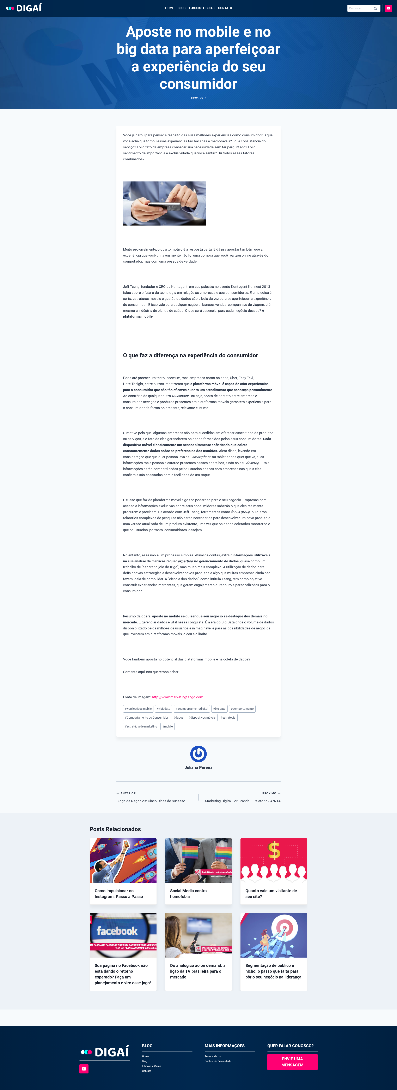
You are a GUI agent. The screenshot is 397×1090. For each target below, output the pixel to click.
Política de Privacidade (218, 1061)
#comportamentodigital (192, 708)
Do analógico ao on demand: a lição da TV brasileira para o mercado (198, 971)
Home (169, 8)
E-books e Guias (201, 8)
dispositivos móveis (202, 717)
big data (219, 708)
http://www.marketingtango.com (177, 697)
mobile (167, 726)
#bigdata (163, 708)
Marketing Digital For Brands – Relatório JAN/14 (243, 797)
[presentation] (123, 860)
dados (178, 717)
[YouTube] (388, 8)
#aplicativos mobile (138, 708)
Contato (225, 8)
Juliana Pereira (199, 767)
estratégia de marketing (141, 726)
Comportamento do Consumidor (146, 717)
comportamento (242, 708)
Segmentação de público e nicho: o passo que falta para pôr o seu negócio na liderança (273, 971)
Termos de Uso (213, 1056)
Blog (181, 8)
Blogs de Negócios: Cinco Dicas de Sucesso (150, 797)
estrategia (228, 717)
